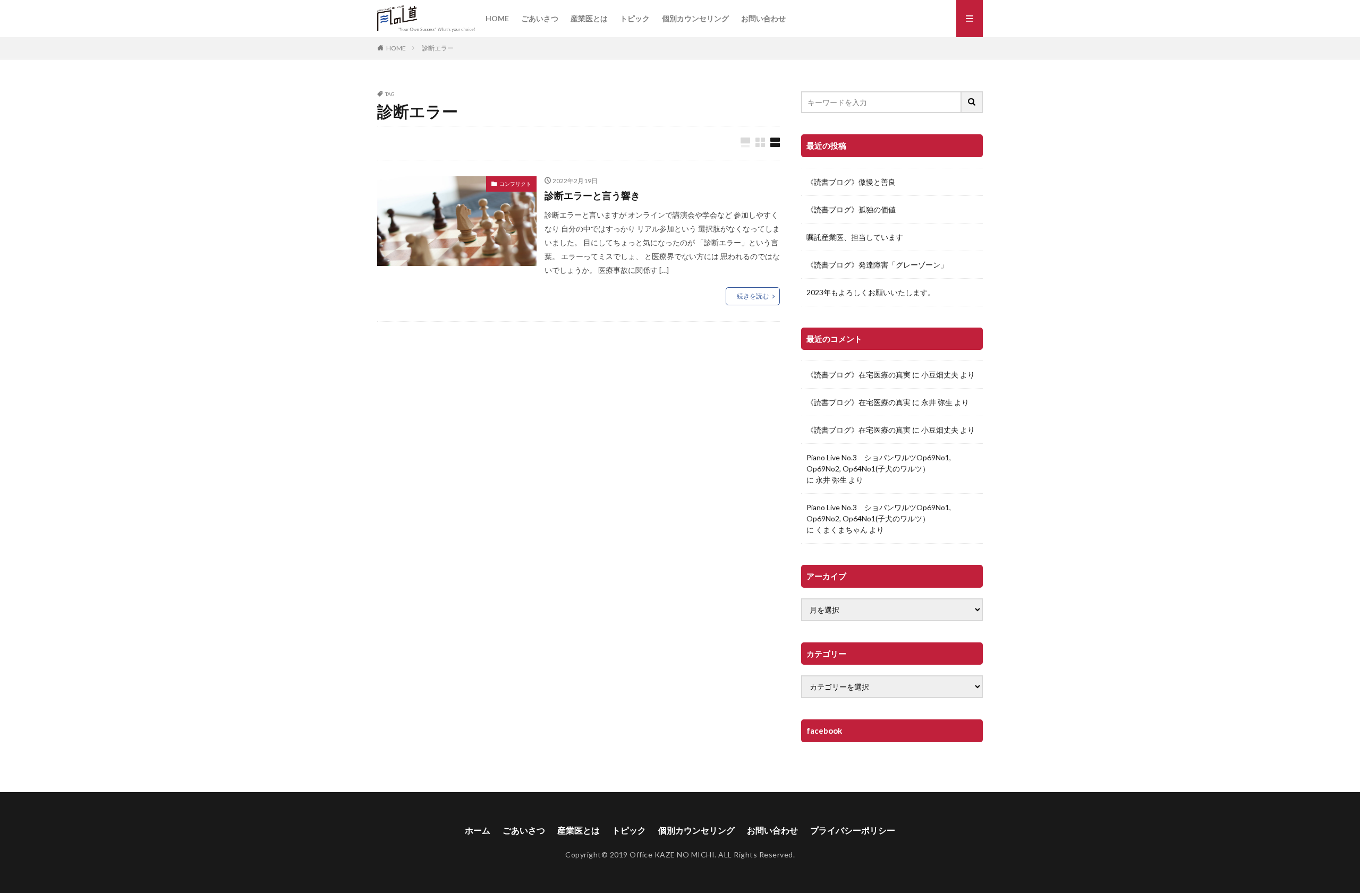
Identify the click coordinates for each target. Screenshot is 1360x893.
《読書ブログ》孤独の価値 (851, 209)
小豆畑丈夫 (939, 374)
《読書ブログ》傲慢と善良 (851, 181)
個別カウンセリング (695, 18)
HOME (497, 18)
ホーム (477, 830)
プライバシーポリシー (852, 830)
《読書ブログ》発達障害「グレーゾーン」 (877, 264)
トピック (635, 18)
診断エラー (438, 48)
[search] (972, 102)
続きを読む (753, 296)
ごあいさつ (539, 18)
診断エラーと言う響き (592, 195)
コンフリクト (515, 184)
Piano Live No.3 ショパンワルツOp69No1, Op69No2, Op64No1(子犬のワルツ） (878, 463)
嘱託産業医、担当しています (854, 237)
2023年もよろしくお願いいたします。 (870, 292)
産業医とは (589, 18)
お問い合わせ (763, 18)
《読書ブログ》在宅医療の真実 (858, 374)
